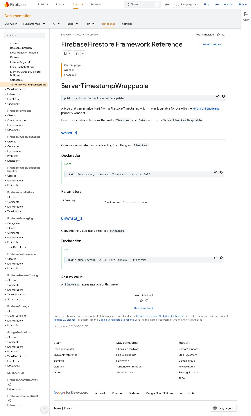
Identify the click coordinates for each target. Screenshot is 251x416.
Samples (127, 23)
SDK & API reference (65, 354)
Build (41, 4)
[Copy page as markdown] (77, 54)
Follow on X (122, 360)
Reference (109, 23)
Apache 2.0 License (65, 319)
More (94, 4)
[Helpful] (218, 35)
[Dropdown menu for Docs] (83, 4)
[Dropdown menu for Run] (64, 4)
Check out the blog (127, 349)
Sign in (243, 4)
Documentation (17, 16)
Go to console (224, 4)
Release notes (187, 366)
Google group (187, 360)
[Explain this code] (217, 96)
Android (100, 393)
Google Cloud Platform (159, 393)
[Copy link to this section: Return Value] (86, 277)
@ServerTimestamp (206, 108)
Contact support (188, 349)
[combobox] (142, 4)
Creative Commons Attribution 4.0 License (160, 316)
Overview (10, 23)
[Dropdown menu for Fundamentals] (45, 23)
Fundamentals (32, 23)
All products (187, 393)
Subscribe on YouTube (128, 366)
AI (54, 23)
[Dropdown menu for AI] (59, 23)
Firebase (66, 34)
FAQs (182, 378)
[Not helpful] (223, 35)
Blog (206, 4)
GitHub (58, 372)
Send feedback (212, 44)
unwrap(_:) (71, 218)
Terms (57, 408)
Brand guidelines (188, 372)
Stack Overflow (188, 354)
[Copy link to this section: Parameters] (85, 192)
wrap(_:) (69, 133)
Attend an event (125, 372)
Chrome (117, 393)
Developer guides (64, 349)
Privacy (68, 408)
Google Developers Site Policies (116, 319)
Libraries (59, 366)
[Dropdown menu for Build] (48, 4)
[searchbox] (24, 35)
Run (58, 4)
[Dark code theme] (223, 96)
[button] (24, 89)
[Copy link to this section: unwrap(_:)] (85, 219)
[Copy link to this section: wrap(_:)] (81, 133)
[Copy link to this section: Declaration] (85, 155)
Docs (76, 4)
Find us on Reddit (126, 354)
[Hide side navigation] (44, 409)
